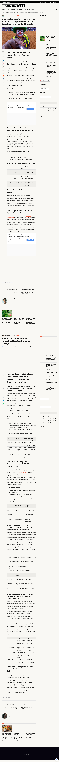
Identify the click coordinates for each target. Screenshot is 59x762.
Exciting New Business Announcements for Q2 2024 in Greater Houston (19, 736)
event (24, 138)
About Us (39, 2)
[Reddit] (3, 75)
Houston (11, 282)
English (43, 80)
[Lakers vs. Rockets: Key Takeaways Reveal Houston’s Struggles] (31, 728)
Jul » (43, 116)
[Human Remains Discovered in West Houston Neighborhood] (42, 381)
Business (4, 9)
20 (50, 110)
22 (55, 110)
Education (13, 9)
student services (22, 472)
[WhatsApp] (3, 84)
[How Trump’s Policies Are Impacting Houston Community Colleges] (19, 357)
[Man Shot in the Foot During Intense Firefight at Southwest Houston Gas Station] (42, 73)
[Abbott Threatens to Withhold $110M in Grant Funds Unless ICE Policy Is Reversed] (19, 313)
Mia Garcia (7, 335)
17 (43, 110)
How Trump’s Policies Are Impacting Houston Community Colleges (10, 291)
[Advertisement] (43, 5)
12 (48, 108)
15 (55, 108)
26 (48, 112)
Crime (8, 9)
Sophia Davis (7, 15)
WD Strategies (24, 754)
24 (43, 112)
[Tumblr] (3, 72)
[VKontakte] (3, 78)
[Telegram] (3, 81)
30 (41, 113)
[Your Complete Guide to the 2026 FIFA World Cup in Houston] (42, 389)
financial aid (31, 402)
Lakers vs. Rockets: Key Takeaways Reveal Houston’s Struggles (30, 735)
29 (55, 112)
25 (45, 112)
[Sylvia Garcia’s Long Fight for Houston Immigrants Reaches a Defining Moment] (7, 313)
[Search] (56, 9)
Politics (28, 9)
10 (43, 108)
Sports (32, 9)
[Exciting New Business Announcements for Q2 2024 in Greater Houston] (19, 728)
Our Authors (49, 2)
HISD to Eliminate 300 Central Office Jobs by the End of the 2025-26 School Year (51, 64)
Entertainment (19, 9)
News (24, 9)
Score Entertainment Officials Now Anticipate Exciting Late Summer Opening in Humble (31, 321)
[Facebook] (3, 55)
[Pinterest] (3, 63)
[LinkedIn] (3, 60)
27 (50, 112)
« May (41, 116)
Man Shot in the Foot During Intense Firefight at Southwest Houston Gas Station (51, 73)
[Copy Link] (3, 69)
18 (45, 110)
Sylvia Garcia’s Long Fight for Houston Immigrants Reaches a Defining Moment (7, 320)
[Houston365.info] (13, 5)
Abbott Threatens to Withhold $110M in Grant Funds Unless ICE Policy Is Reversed (19, 321)
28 (53, 112)
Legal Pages (54, 2)
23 (40, 112)
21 (53, 110)
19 (48, 110)
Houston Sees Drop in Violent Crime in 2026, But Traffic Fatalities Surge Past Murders (7, 736)
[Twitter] (3, 57)
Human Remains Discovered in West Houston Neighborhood (51, 381)
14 (53, 108)
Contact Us (44, 2)
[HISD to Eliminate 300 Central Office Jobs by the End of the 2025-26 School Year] (42, 64)
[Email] (3, 66)
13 (50, 108)
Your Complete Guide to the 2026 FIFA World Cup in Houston (51, 388)
